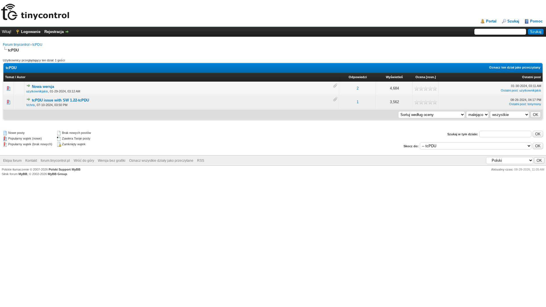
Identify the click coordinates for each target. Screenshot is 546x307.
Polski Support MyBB (64, 169)
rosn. (431, 77)
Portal (491, 21)
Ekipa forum (12, 161)
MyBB (22, 174)
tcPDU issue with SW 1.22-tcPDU (60, 100)
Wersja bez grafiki (111, 161)
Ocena (420, 77)
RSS (200, 161)
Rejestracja (54, 32)
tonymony (534, 104)
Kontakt (31, 161)
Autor (21, 77)
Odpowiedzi (358, 77)
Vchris (30, 105)
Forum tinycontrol (16, 45)
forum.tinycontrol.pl (55, 161)
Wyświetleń (394, 77)
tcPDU (37, 45)
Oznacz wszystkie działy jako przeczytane (161, 161)
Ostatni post (531, 77)
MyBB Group (57, 174)
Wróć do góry (84, 161)
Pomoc (536, 21)
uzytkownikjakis (37, 91)
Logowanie (30, 32)
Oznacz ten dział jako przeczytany (514, 67)
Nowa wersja (43, 86)
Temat (9, 77)
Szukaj (513, 21)
